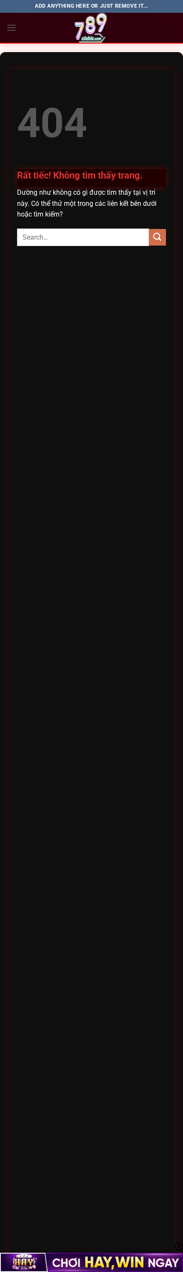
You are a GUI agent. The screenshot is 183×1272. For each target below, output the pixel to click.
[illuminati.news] (91, 28)
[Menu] (11, 27)
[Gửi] (157, 237)
